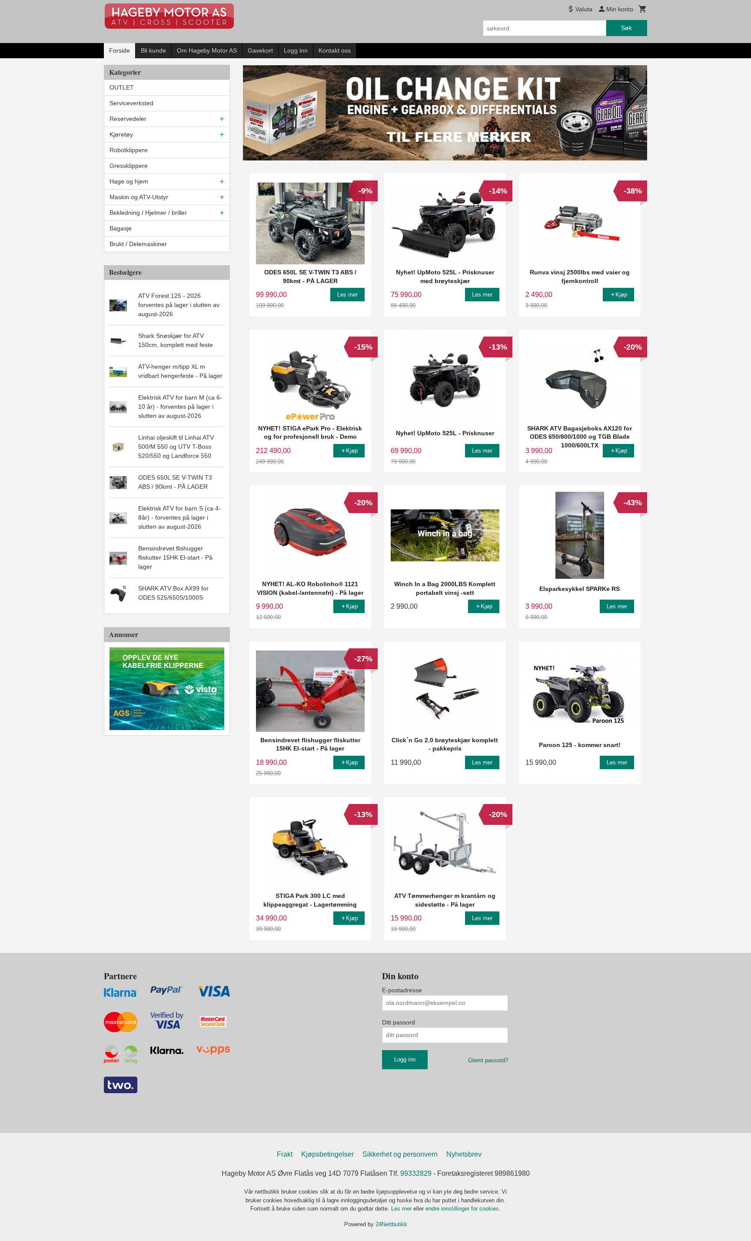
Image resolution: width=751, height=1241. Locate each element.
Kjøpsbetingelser (327, 1154)
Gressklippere (129, 165)
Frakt (284, 1154)
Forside (119, 50)
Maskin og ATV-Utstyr (139, 196)
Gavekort (260, 50)
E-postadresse (402, 990)
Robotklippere (129, 150)
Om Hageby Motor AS (207, 50)
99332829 (416, 1173)
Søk (626, 27)
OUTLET (122, 87)
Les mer (402, 1208)
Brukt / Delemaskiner (138, 243)
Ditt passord (398, 1022)
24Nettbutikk (391, 1224)
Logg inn (296, 50)
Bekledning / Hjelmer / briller (148, 212)
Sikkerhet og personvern (400, 1154)
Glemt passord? (488, 1060)
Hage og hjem (129, 181)
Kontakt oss (335, 50)
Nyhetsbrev (464, 1154)
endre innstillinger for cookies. (463, 1208)
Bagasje (121, 228)
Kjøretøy (121, 134)
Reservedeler (128, 118)
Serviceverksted (131, 103)
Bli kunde (153, 50)
